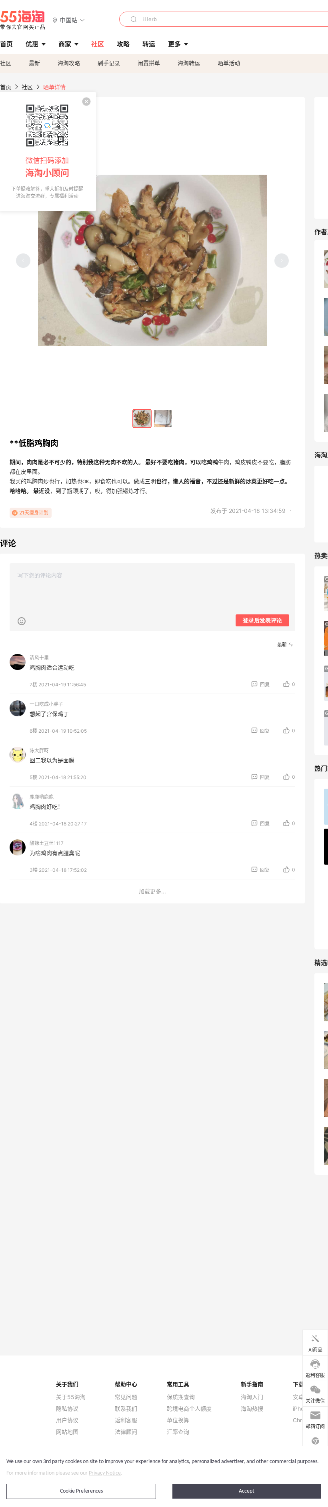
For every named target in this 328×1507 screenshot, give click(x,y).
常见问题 (126, 1397)
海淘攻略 (69, 63)
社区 (5, 63)
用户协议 (67, 1420)
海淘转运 (189, 63)
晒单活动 (229, 63)
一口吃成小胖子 (46, 704)
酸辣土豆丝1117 (47, 843)
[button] (68, 20)
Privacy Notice (105, 1473)
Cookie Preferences (81, 1491)
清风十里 (39, 658)
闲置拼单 (149, 63)
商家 (64, 44)
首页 (5, 87)
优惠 (32, 44)
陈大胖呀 (39, 751)
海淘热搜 (252, 1408)
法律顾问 (126, 1432)
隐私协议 (67, 1408)
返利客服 (126, 1420)
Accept (246, 1491)
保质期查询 (181, 1397)
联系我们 (126, 1408)
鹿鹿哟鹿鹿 (42, 797)
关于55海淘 (71, 1397)
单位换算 (178, 1420)
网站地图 (67, 1432)
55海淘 (23, 20)
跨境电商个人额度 (189, 1408)
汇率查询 (178, 1432)
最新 (34, 63)
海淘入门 (252, 1397)
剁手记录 (109, 63)
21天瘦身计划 (33, 513)
